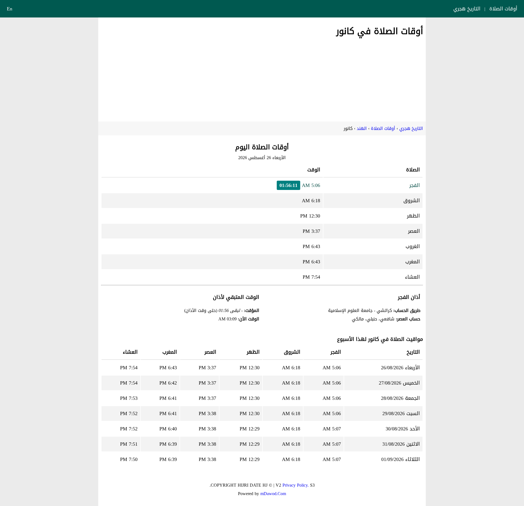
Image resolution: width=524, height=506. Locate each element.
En (9, 8)
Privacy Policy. (295, 485)
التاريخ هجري (466, 8)
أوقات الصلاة (503, 8)
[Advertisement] (262, 78)
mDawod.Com (273, 493)
